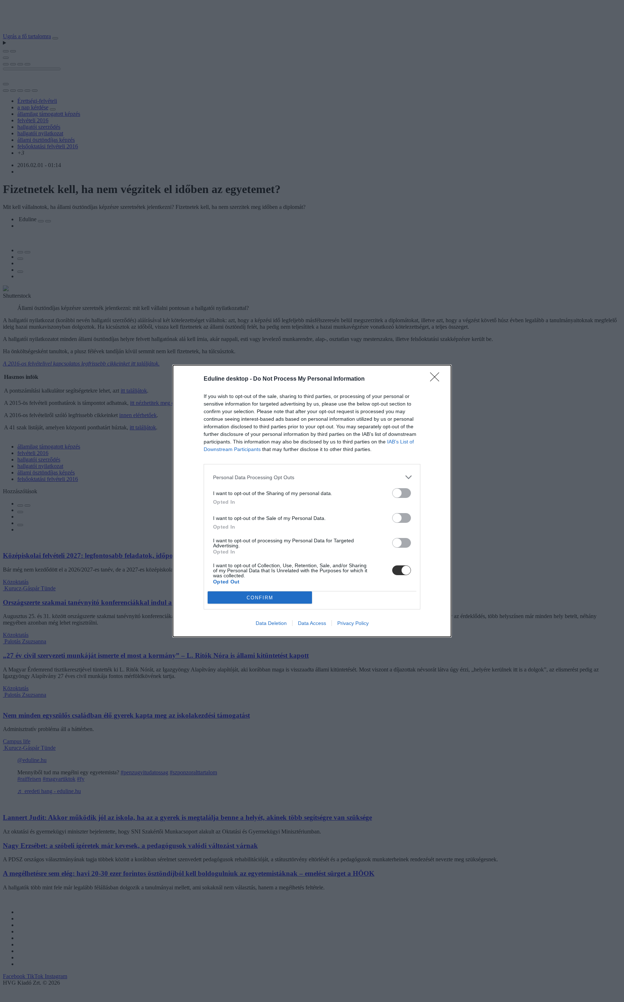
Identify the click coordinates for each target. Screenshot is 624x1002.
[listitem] (312, 477)
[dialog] (312, 501)
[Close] (437, 379)
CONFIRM (260, 597)
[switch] (401, 493)
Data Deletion (271, 623)
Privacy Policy (353, 623)
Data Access (312, 623)
